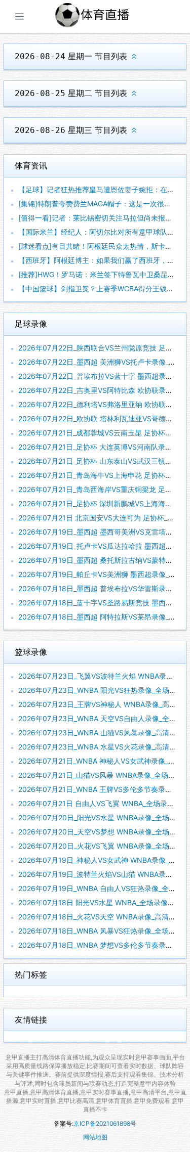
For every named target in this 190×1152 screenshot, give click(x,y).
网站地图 (95, 1137)
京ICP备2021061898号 (104, 1123)
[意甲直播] (104, 16)
